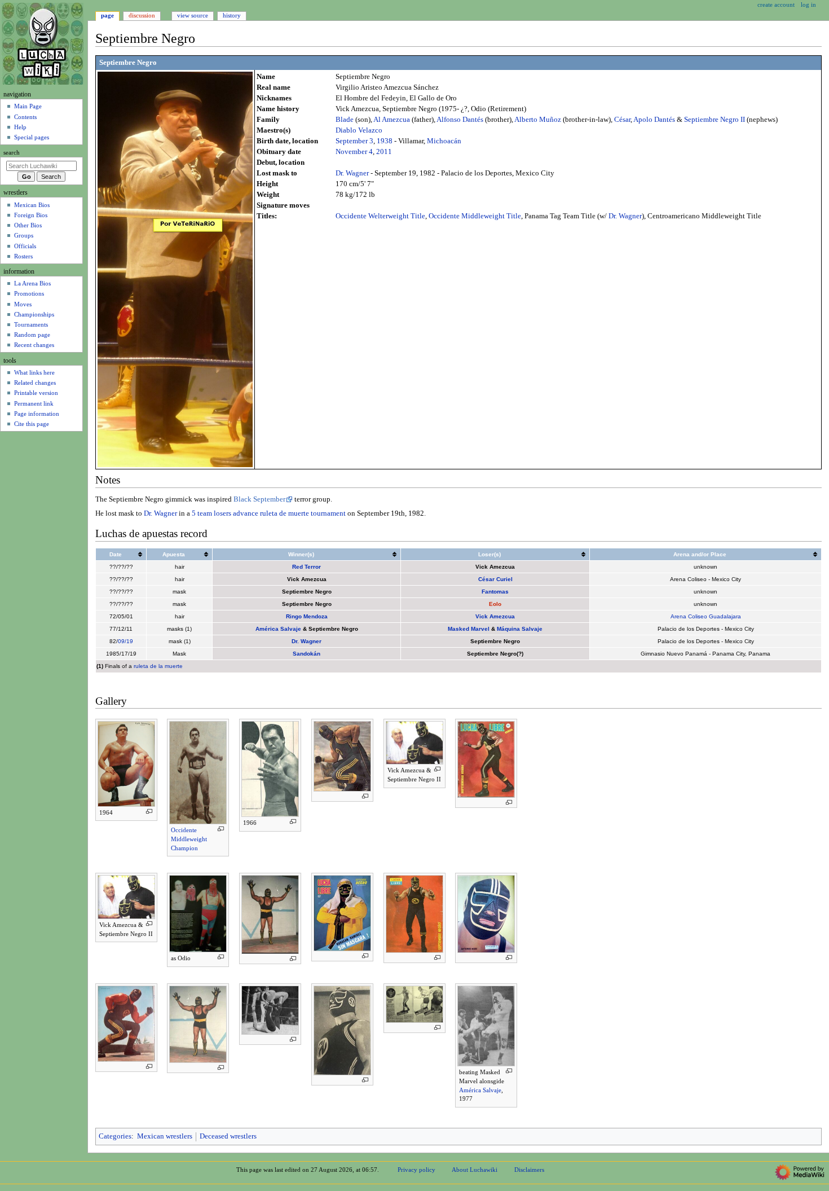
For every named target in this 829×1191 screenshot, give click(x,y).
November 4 (354, 152)
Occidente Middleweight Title (475, 216)
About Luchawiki (474, 1169)
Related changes (35, 382)
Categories (115, 1136)
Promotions (29, 293)
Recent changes (34, 344)
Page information (36, 413)
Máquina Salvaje (520, 629)
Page (107, 15)
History (232, 15)
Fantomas (495, 591)
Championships (34, 314)
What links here (34, 372)
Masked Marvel (469, 629)
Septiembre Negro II (714, 120)
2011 (384, 152)
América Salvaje (278, 629)
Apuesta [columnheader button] (173, 554)
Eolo (495, 604)
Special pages (31, 137)
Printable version (36, 392)
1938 (385, 141)
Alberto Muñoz (537, 120)
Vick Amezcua (495, 616)
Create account (776, 4)
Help (20, 127)
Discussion (142, 15)
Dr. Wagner (352, 173)
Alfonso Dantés (459, 120)
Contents (25, 116)
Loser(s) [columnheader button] (489, 554)
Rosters (23, 256)
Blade (345, 120)
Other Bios (28, 225)
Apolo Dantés (654, 120)
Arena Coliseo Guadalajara (706, 616)
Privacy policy (416, 1169)
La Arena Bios (32, 283)
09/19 (125, 641)
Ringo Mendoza (307, 616)
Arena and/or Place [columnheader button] (699, 554)
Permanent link (34, 403)
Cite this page (31, 423)
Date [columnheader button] (115, 554)
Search (11, 153)
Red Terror (306, 567)
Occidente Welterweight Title (380, 216)
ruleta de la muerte (158, 666)
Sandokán (306, 654)
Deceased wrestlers (228, 1136)
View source (192, 15)
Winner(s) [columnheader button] (301, 554)
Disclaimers (529, 1169)
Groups (23, 235)
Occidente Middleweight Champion (189, 839)
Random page (32, 334)
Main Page (28, 106)
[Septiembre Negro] (175, 269)
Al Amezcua (391, 120)
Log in (808, 4)
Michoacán (444, 141)
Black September (259, 499)
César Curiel (495, 579)
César (622, 120)
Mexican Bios (32, 204)
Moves (23, 304)
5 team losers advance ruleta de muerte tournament (269, 513)
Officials (25, 246)
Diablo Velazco (359, 130)
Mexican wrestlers (164, 1136)
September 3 (354, 141)
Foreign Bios (30, 215)
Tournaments (31, 324)
